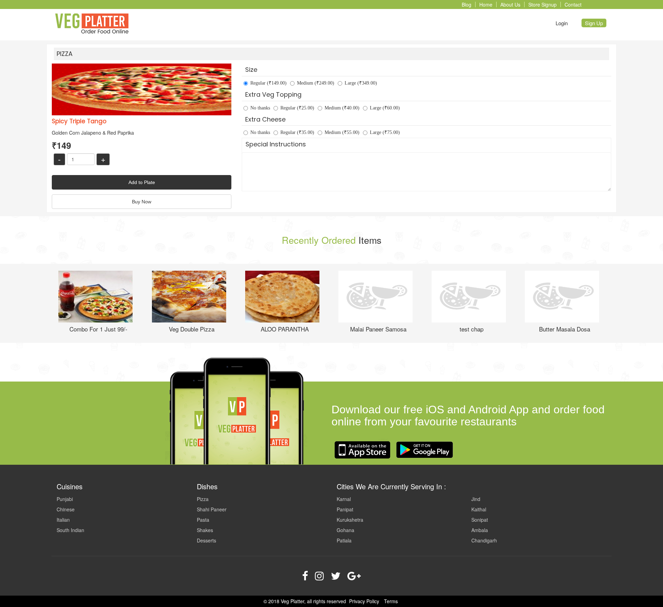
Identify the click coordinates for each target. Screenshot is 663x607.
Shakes (205, 530)
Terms (391, 601)
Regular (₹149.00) (268, 83)
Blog (466, 4)
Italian (63, 519)
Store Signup (542, 4)
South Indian (70, 530)
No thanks (260, 107)
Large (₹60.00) (385, 107)
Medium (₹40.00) (342, 107)
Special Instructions (276, 144)
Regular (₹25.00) (297, 107)
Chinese (66, 509)
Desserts (206, 540)
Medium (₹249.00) (315, 83)
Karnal (344, 498)
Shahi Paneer (212, 509)
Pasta (203, 519)
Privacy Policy (364, 601)
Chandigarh (484, 540)
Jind (475, 498)
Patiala (344, 540)
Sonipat (479, 519)
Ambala (479, 530)
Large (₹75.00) (385, 132)
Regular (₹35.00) (297, 132)
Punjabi (65, 498)
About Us (510, 4)
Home (485, 4)
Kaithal (478, 509)
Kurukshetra (350, 519)
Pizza (203, 498)
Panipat (345, 509)
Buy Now (141, 201)
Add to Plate (141, 182)
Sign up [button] (594, 23)
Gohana (345, 530)
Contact (573, 4)
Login (562, 23)
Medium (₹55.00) (342, 132)
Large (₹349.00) (361, 83)
